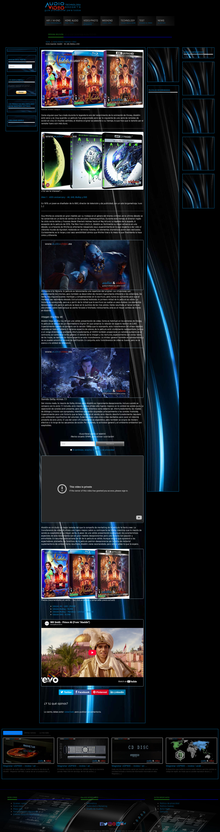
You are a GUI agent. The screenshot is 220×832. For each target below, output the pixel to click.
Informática (92, 803)
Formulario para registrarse (25, 811)
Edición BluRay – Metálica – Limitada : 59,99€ (73, 611)
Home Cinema (58, 42)
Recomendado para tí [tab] (13, 733)
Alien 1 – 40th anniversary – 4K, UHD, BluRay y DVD (64, 197)
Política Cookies (167, 806)
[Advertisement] (163, 65)
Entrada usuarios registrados (26, 814)
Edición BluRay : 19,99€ (63, 609)
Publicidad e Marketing (97, 806)
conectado (69, 711)
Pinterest (101, 692)
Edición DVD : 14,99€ (62, 614)
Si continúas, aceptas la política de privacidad (93, 449)
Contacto (164, 811)
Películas (68, 42)
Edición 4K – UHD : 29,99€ (64, 606)
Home (48, 42)
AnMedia (118, 831)
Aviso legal (165, 808)
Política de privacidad (169, 803)
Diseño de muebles (95, 808)
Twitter (67, 692)
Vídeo (74, 42)
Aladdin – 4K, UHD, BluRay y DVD (67, 61)
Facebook (83, 692)
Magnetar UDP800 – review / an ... (20, 766)
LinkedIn (118, 692)
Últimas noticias (30, 733)
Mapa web (17, 808)
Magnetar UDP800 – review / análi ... (185, 766)
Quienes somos (20, 803)
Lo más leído (44, 733)
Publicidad (18, 806)
